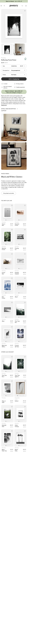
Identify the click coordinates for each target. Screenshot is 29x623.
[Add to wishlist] (25, 10)
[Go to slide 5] (23, 395)
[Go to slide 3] (9, 220)
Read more (4, 105)
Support (3, 110)
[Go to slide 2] (7, 220)
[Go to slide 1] (6, 220)
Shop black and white (8, 193)
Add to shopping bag (14, 79)
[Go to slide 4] (22, 395)
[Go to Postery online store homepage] (14, 6)
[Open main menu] (1, 6)
